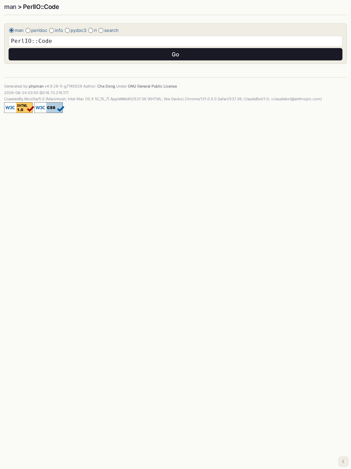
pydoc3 (78, 30)
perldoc (39, 30)
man (10, 6)
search (111, 30)
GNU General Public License (152, 86)
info (59, 30)
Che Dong (106, 86)
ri (95, 30)
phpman (36, 86)
